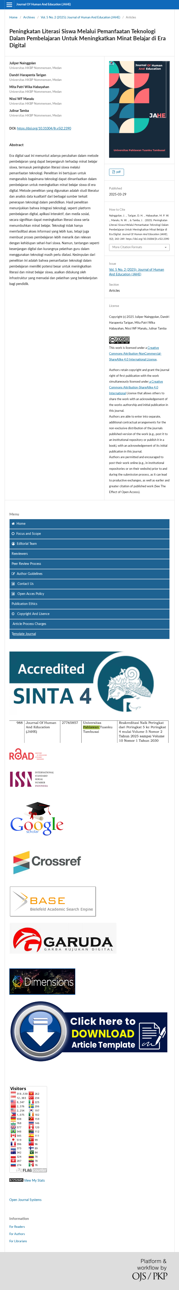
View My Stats (34, 1180)
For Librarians (18, 1241)
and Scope (28, 533)
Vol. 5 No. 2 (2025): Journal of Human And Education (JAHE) (80, 17)
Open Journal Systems (25, 1200)
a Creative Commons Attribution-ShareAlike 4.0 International (136, 387)
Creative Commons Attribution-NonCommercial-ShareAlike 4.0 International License (135, 354)
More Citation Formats (127, 247)
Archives (29, 17)
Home (13, 17)
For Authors (17, 1234)
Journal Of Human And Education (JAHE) (43, 4)
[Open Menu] (9, 4)
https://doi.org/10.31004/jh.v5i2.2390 (44, 128)
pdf (118, 172)
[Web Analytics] (16, 1180)
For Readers (17, 1226)
